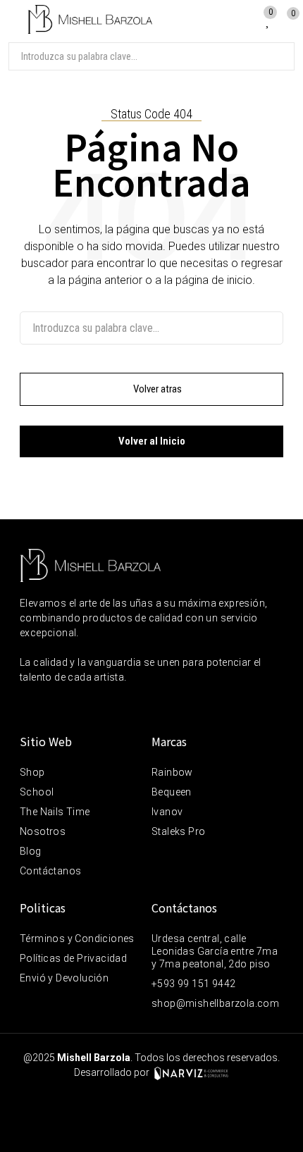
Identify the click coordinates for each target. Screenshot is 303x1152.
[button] (151, 389)
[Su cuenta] (248, 17)
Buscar (278, 56)
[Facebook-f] (27, 706)
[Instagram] (57, 706)
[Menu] (13, 20)
